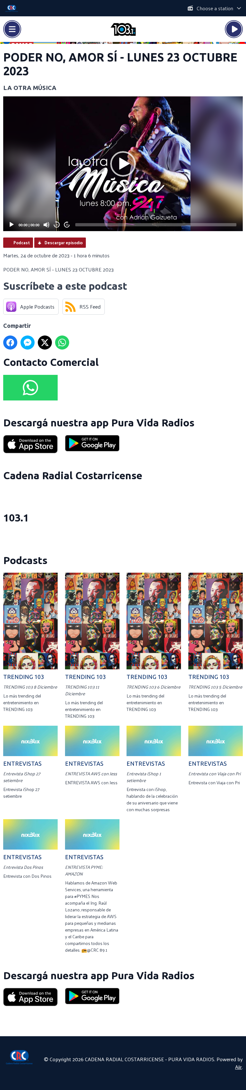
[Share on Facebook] (10, 342)
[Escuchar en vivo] (234, 29)
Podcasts (25, 560)
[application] (123, 163)
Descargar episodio (64, 242)
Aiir (238, 1066)
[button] (123, 164)
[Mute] (46, 225)
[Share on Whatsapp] (62, 342)
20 (56, 224)
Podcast (21, 242)
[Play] (11, 225)
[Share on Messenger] (27, 342)
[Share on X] (45, 342)
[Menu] (12, 29)
